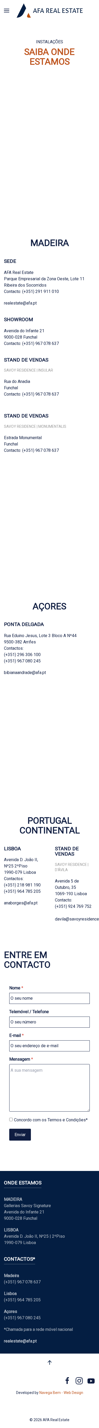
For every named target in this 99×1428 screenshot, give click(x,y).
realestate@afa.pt (20, 1341)
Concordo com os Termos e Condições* (51, 1119)
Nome (16, 987)
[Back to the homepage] (50, 10)
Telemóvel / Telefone (29, 1011)
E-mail (16, 1035)
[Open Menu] (6, 10)
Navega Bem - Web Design (61, 1393)
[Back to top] (49, 1362)
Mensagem (21, 1059)
